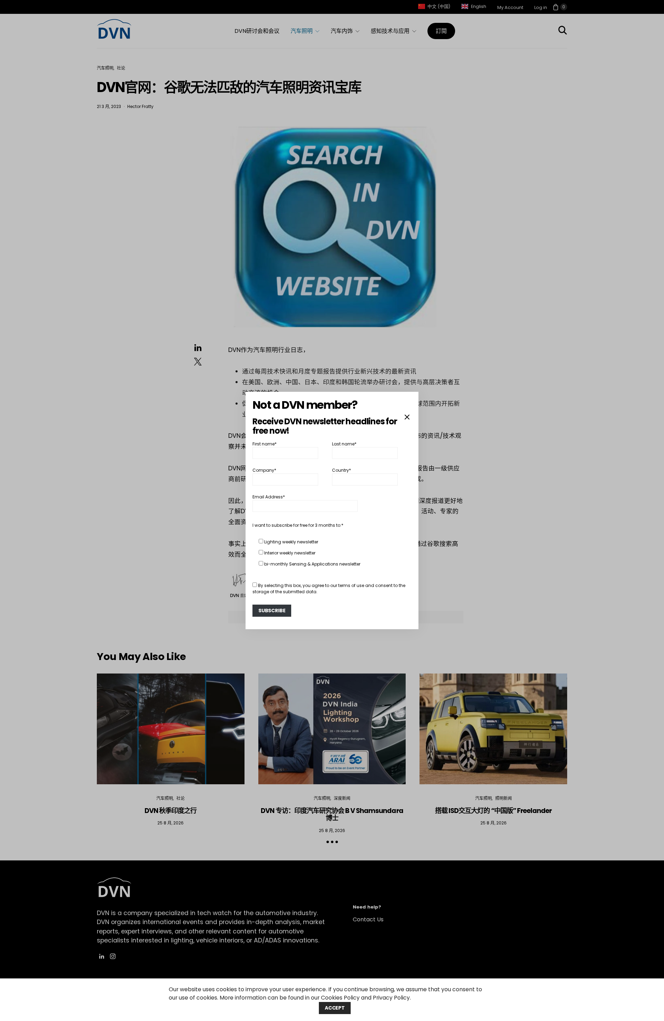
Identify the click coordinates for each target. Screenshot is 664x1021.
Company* (264, 470)
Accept (335, 1007)
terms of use (351, 585)
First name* (264, 444)
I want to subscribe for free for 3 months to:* (297, 525)
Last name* (344, 444)
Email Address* (268, 497)
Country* (341, 470)
